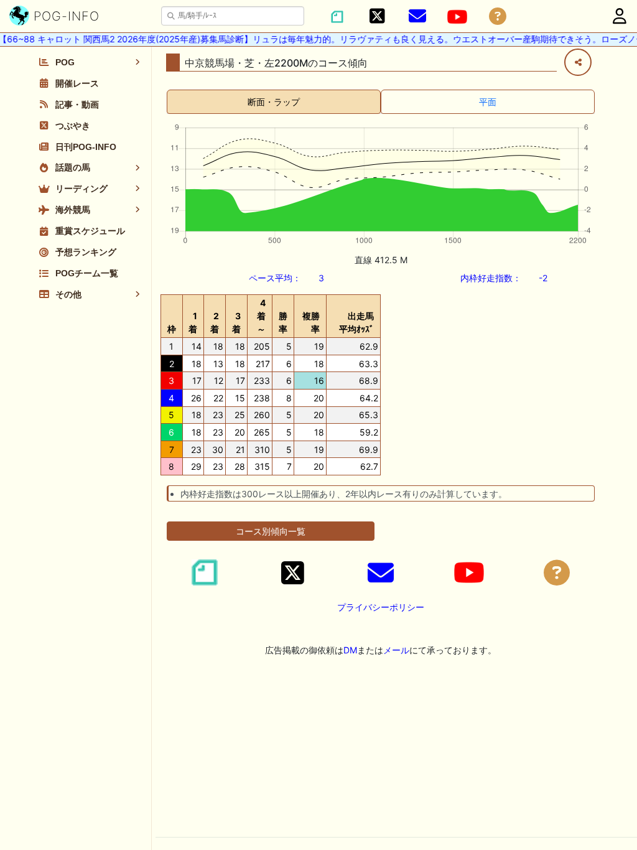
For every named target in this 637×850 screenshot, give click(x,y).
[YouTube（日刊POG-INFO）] (457, 17)
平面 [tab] (487, 101)
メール (396, 650)
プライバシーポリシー (380, 607)
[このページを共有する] (578, 62)
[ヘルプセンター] (497, 16)
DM (350, 650)
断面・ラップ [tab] (274, 101)
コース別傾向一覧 (270, 531)
